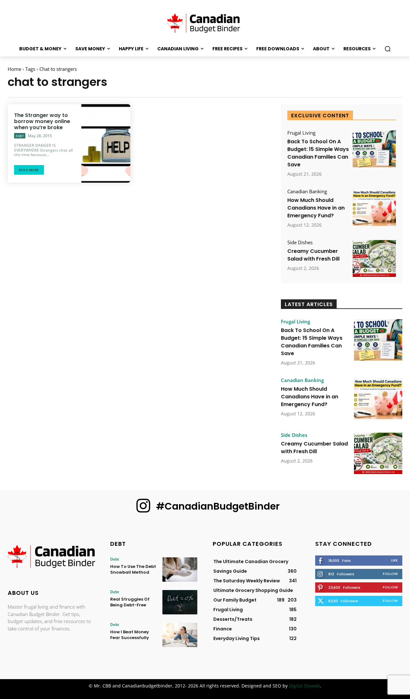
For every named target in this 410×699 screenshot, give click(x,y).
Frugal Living (301, 132)
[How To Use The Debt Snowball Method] (179, 569)
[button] (387, 48)
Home (14, 69)
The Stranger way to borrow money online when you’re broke (42, 121)
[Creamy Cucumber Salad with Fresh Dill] (374, 258)
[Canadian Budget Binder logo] (51, 557)
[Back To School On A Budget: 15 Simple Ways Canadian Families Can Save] (374, 148)
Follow (390, 573)
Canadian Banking (307, 191)
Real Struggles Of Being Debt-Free (130, 602)
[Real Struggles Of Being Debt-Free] (179, 602)
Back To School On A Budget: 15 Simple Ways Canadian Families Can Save (318, 153)
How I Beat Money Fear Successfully (129, 635)
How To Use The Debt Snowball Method (133, 569)
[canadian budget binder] (205, 22)
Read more (29, 170)
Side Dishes (300, 242)
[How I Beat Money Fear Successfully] (179, 635)
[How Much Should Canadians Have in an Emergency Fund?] (374, 207)
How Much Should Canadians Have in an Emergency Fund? (316, 207)
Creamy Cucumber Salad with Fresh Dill (313, 254)
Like (394, 560)
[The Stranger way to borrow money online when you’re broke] (105, 143)
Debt (20, 136)
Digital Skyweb (304, 686)
